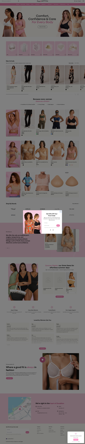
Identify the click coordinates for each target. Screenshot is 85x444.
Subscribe (58, 225)
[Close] (61, 211)
